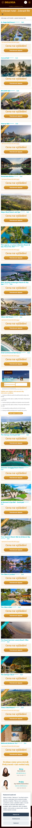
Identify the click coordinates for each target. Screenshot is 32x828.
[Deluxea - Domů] (8, 2)
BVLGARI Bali (8, 91)
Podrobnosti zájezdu (16, 50)
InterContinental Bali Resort (13, 353)
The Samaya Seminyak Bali (13, 435)
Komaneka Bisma (9, 176)
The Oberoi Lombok (10, 574)
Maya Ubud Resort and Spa (13, 212)
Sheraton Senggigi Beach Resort (15, 468)
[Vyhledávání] (25, 2)
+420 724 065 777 (21, 775)
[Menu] (29, 2)
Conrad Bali (7, 58)
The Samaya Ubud (10, 675)
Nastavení (16, 823)
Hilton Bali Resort (9, 317)
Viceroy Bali (7, 124)
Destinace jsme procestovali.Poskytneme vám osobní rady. (16, 763)
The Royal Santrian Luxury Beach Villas (14, 641)
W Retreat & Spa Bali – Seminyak (15, 502)
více (18, 42)
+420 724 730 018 (21, 788)
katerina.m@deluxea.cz (21, 786)
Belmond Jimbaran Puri (11, 743)
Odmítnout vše (16, 818)
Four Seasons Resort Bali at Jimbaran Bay (15, 538)
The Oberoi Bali (9, 607)
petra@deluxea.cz (21, 773)
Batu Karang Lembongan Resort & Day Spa (14, 283)
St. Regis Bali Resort (10, 22)
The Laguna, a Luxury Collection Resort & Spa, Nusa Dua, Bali (15, 246)
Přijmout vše (16, 814)
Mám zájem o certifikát (15, 413)
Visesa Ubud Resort (10, 707)
